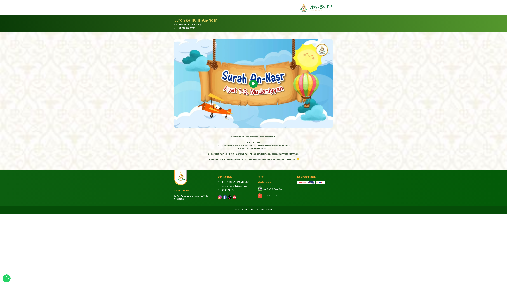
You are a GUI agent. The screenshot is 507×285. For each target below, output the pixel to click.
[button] (253, 84)
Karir (260, 176)
